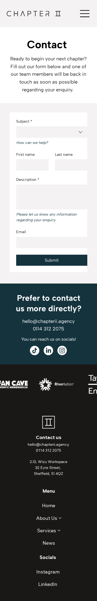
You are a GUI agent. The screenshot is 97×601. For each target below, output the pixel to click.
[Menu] (85, 13)
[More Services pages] (59, 530)
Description (27, 179)
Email (21, 232)
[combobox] (51, 132)
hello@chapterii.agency (48, 321)
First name (25, 154)
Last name (64, 154)
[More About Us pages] (60, 518)
